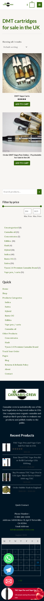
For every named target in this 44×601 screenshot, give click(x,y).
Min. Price (28, 216)
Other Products (9, 333)
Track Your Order (10, 351)
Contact (9, 373)
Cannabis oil (10, 329)
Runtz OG (9, 315)
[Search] (39, 191)
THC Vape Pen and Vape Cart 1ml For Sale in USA (27, 590)
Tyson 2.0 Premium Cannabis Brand (21, 347)
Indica (8, 302)
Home (5, 289)
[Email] (9, 581)
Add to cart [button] (22, 104)
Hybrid (8, 311)
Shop (4, 293)
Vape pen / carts (13, 324)
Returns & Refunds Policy (16, 365)
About (7, 369)
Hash (7, 342)
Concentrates (11, 338)
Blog (7, 360)
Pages (5, 356)
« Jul (20, 580)
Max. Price (37, 216)
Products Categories (12, 298)
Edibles (8, 320)
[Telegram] (9, 570)
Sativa (8, 306)
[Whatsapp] (9, 558)
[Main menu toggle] (39, 4)
